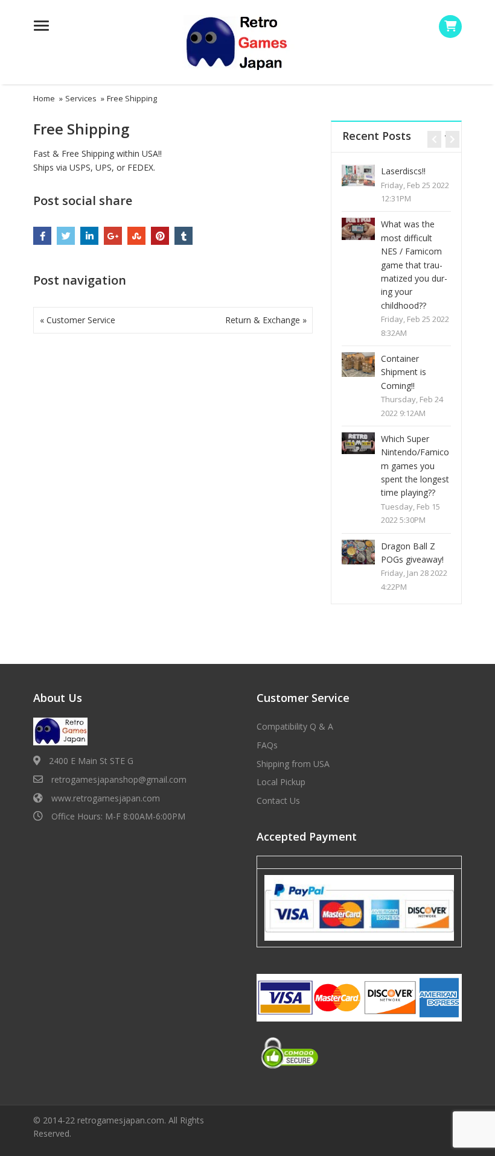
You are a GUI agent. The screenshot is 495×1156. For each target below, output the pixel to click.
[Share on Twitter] (66, 236)
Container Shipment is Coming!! (403, 372)
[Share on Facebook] (42, 236)
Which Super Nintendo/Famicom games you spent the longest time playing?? (415, 466)
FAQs (267, 745)
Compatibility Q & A (295, 726)
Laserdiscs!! (403, 171)
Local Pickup (281, 782)
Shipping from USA (293, 763)
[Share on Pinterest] (160, 236)
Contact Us (278, 800)
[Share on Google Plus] (113, 236)
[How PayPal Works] (359, 907)
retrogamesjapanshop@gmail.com (119, 779)
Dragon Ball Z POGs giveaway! (412, 552)
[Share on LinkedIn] (89, 236)
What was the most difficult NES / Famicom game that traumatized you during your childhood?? (414, 264)
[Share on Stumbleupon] (136, 236)
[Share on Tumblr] (183, 236)
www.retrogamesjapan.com (105, 798)
